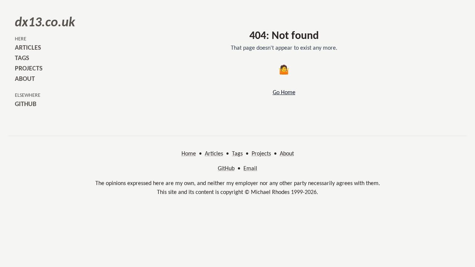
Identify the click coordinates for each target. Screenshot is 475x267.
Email (250, 169)
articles (28, 48)
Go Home (284, 93)
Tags (237, 154)
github (25, 104)
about (25, 79)
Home (188, 154)
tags (22, 58)
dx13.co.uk (45, 23)
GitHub (226, 169)
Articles (214, 154)
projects (29, 68)
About (287, 154)
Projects (261, 154)
